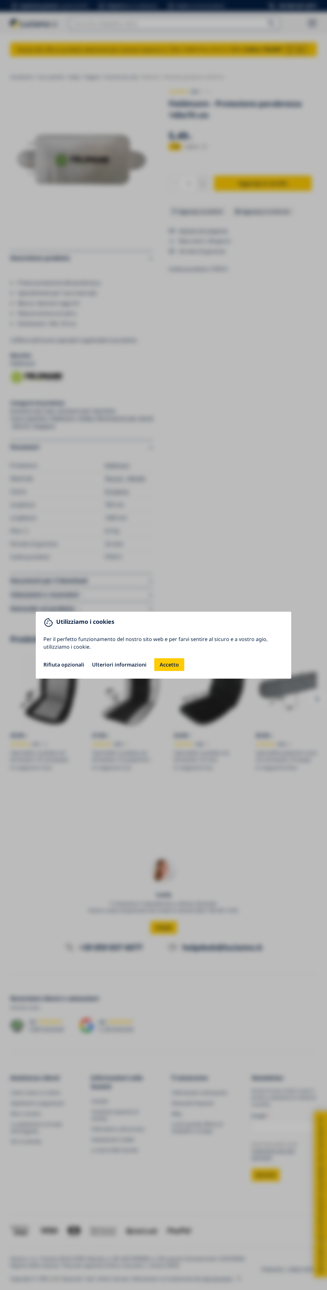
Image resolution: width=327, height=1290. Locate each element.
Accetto (169, 664)
